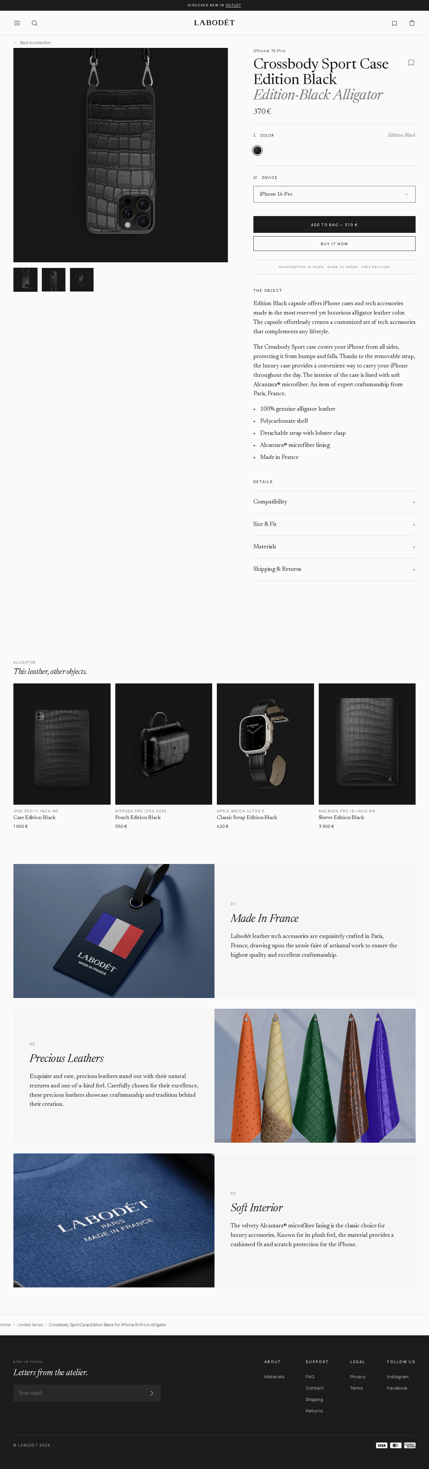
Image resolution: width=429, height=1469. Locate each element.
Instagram (398, 1377)
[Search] (34, 22)
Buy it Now (334, 243)
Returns (314, 1411)
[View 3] (82, 280)
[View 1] (25, 280)
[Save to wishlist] (411, 62)
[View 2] (54, 280)
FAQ (310, 1377)
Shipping (314, 1399)
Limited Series (30, 1325)
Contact (315, 1388)
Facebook (397, 1388)
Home (5, 1325)
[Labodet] (214, 22)
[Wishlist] (394, 22)
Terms (356, 1388)
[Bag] (412, 22)
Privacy (358, 1377)
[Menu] (17, 22)
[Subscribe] (151, 1393)
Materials (274, 1377)
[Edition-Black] (257, 150)
